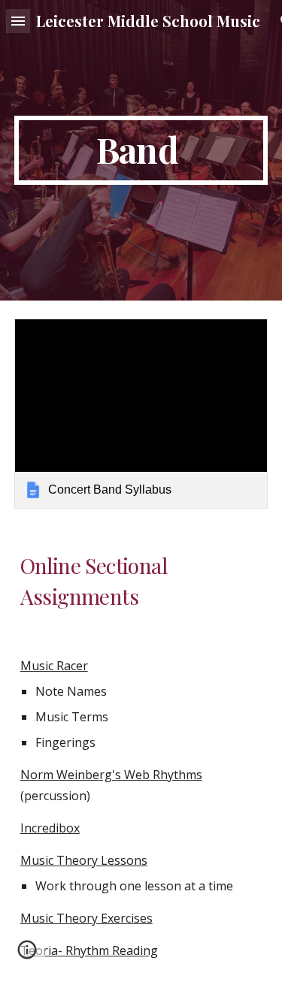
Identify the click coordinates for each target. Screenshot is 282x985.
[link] (141, 414)
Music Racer (54, 665)
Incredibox (50, 828)
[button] (18, 20)
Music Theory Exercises (86, 918)
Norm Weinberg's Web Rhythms (111, 774)
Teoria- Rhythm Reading (89, 950)
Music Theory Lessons (83, 860)
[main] (141, 150)
